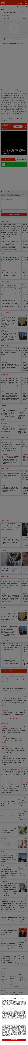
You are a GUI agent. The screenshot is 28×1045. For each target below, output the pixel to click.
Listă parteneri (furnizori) (7, 1036)
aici (6, 1016)
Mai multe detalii (22, 1007)
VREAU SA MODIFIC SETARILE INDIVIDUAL (14, 1043)
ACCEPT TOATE (14, 1039)
